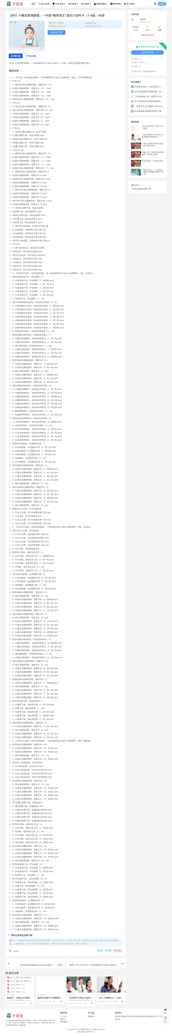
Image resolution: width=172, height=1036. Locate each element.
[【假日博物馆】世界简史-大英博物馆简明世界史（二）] (136, 137)
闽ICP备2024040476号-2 (86, 1032)
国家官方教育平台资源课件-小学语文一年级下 (50, 998)
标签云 (62, 1019)
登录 (163, 4)
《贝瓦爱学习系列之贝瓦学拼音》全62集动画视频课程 (80, 998)
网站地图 (63, 1021)
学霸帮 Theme (85, 1029)
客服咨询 (91, 1016)
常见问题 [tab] (32, 56)
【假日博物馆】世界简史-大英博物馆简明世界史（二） (153, 135)
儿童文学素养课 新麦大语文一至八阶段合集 (153, 144)
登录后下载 (57, 32)
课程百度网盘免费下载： (142, 188)
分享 (101, 951)
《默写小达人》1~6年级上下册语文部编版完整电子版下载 (152, 171)
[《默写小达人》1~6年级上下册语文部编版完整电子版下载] (136, 172)
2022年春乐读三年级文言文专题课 (153, 127)
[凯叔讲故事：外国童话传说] (136, 163)
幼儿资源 (45, 3)
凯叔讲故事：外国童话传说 (152, 161)
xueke (15, 951)
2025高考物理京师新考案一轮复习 (149, 91)
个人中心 (63, 1016)
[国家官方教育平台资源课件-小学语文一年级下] (50, 985)
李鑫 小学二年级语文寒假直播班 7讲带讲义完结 (153, 153)
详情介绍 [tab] (16, 56)
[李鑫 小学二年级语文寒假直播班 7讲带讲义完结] (136, 154)
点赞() (118, 951)
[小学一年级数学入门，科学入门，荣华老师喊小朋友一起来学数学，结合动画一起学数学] (111, 985)
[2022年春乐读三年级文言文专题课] (136, 128)
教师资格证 (102, 3)
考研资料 (117, 3)
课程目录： (136, 185)
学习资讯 (131, 3)
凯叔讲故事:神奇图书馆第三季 (147, 111)
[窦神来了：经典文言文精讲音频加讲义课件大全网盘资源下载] (20, 985)
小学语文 (60, 23)
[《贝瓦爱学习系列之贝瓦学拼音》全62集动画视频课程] (81, 985)
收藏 (109, 951)
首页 (33, 3)
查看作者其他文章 (147, 35)
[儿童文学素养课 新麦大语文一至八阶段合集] (136, 146)
